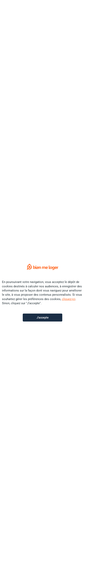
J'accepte (43, 317)
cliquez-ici (68, 299)
